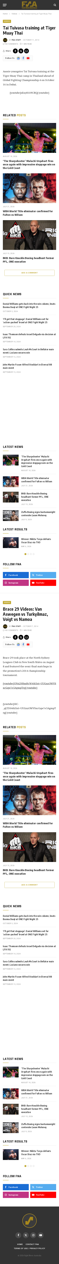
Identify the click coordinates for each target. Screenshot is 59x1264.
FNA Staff (16, 40)
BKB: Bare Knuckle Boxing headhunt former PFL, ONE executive (35, 497)
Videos (7, 21)
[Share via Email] (26, 51)
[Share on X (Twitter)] (20, 51)
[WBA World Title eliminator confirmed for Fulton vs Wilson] (29, 188)
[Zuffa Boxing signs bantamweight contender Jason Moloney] (11, 515)
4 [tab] (33, 554)
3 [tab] (31, 554)
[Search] (54, 5)
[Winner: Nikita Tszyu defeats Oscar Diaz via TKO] (11, 542)
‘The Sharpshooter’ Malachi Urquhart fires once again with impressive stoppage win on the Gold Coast (29, 164)
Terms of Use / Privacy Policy (29, 1248)
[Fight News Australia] (29, 5)
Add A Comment (29, 273)
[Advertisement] (29, 409)
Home (20, 1244)
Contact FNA (32, 1244)
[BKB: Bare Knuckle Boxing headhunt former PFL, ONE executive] (29, 235)
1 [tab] (25, 554)
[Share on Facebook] (15, 51)
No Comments (11, 44)
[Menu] (5, 5)
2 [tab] (28, 554)
